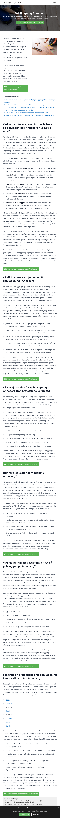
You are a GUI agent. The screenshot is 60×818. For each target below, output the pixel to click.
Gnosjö (8, 726)
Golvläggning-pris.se (12, 2)
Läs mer (45, 811)
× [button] (58, 807)
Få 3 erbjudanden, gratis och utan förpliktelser (30, 22)
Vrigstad (9, 718)
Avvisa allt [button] (36, 814)
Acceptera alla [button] (25, 814)
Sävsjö (8, 722)
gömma (24, 97)
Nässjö (8, 700)
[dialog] (30, 812)
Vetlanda (9, 703)
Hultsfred (9, 711)
